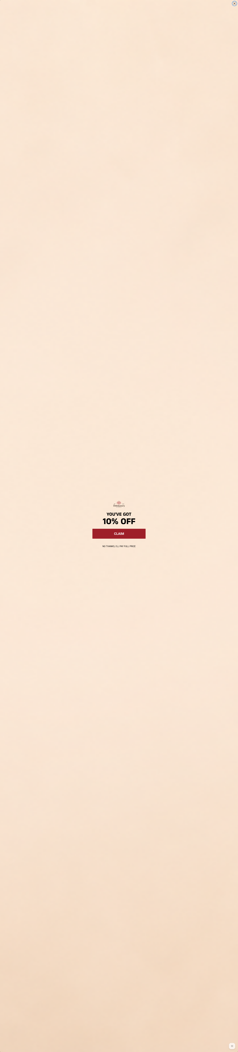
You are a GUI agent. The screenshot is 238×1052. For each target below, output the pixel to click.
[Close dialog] (234, 3)
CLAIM (119, 534)
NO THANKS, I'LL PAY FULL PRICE (119, 546)
